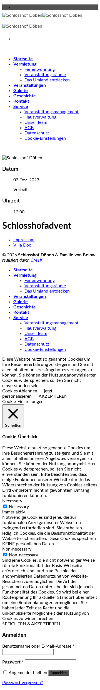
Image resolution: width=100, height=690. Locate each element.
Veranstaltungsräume (45, 75)
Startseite (23, 59)
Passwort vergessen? (22, 683)
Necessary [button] (12, 501)
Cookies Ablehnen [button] (19, 391)
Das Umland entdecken (47, 80)
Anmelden (59, 673)
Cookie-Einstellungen (45, 138)
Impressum (23, 240)
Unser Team (35, 122)
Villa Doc (22, 245)
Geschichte (24, 96)
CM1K (36, 260)
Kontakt (21, 101)
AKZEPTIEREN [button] (53, 396)
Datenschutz (36, 133)
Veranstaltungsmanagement (51, 112)
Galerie (20, 90)
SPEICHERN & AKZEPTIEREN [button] (31, 624)
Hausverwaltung (40, 117)
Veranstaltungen (29, 85)
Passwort (13, 662)
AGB (29, 128)
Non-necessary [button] (16, 549)
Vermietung (24, 64)
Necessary (19, 507)
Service (20, 106)
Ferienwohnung (39, 69)
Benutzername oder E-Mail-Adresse (38, 646)
